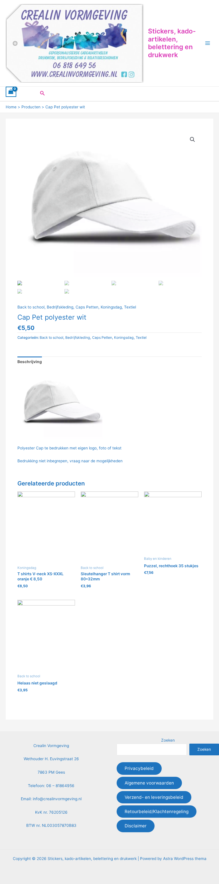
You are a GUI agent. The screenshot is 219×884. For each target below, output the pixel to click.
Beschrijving (29, 361)
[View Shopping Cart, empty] (11, 92)
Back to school (30, 307)
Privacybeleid (139, 768)
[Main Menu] (207, 43)
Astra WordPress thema (184, 858)
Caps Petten (87, 307)
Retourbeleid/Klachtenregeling (156, 811)
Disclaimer (136, 826)
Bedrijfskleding (60, 307)
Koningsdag (111, 307)
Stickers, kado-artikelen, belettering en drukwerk (172, 43)
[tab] (29, 362)
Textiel (130, 307)
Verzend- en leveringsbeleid (154, 797)
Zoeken (168, 740)
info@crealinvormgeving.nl (57, 799)
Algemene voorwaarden (149, 783)
